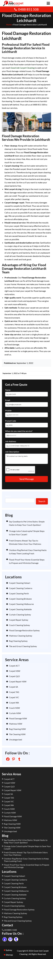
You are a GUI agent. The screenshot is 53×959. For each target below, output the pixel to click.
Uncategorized (15, 739)
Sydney (9, 950)
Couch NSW (14, 708)
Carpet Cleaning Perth (19, 593)
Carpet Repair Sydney (18, 620)
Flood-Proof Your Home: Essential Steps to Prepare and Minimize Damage (26, 866)
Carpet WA (14, 702)
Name (7, 390)
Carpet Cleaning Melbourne (21, 604)
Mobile (8, 410)
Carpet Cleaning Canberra (20, 588)
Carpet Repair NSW (17, 681)
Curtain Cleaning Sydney (20, 614)
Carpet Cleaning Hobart (19, 583)
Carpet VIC (14, 697)
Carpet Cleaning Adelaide (20, 609)
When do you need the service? (18, 431)
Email (7, 400)
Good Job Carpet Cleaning (22, 68)
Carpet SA (13, 687)
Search (8, 496)
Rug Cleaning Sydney (18, 641)
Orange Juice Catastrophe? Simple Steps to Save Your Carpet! (27, 847)
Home (9, 24)
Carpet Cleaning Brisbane (20, 599)
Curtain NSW (15, 713)
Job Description (12, 451)
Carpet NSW (14, 671)
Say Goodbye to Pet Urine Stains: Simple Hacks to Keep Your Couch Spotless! (25, 841)
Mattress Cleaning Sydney (20, 635)
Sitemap (9, 954)
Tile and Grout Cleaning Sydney (23, 646)
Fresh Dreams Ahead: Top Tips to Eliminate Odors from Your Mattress (26, 853)
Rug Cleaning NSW (17, 729)
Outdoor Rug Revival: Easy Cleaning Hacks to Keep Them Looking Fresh (26, 859)
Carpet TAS (14, 692)
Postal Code (10, 421)
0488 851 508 (28, 9)
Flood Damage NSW (18, 718)
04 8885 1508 (10, 930)
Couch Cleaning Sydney (19, 625)
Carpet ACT (14, 665)
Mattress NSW (15, 723)
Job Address (10, 441)
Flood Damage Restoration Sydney (24, 630)
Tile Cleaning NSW (17, 734)
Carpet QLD (14, 676)
